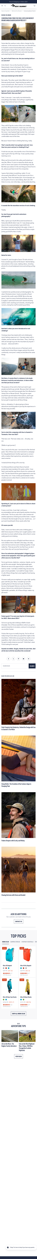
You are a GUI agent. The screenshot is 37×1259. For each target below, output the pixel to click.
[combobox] (15, 665)
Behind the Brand (6, 15)
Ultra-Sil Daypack (7, 965)
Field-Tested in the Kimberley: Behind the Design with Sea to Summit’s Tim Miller (18, 728)
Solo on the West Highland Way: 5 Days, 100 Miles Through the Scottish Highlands (26, 1047)
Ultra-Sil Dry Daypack (25, 965)
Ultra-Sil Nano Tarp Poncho (10, 997)
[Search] (5, 6)
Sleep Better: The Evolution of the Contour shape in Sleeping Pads (16, 785)
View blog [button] (18, 1056)
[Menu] (2, 6)
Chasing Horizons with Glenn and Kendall (13, 895)
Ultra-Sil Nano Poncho (26, 997)
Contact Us (18, 921)
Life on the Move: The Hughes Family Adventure (9, 1045)
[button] (21, 1247)
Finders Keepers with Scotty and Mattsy (13, 840)
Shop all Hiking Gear (18, 1013)
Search (32, 666)
